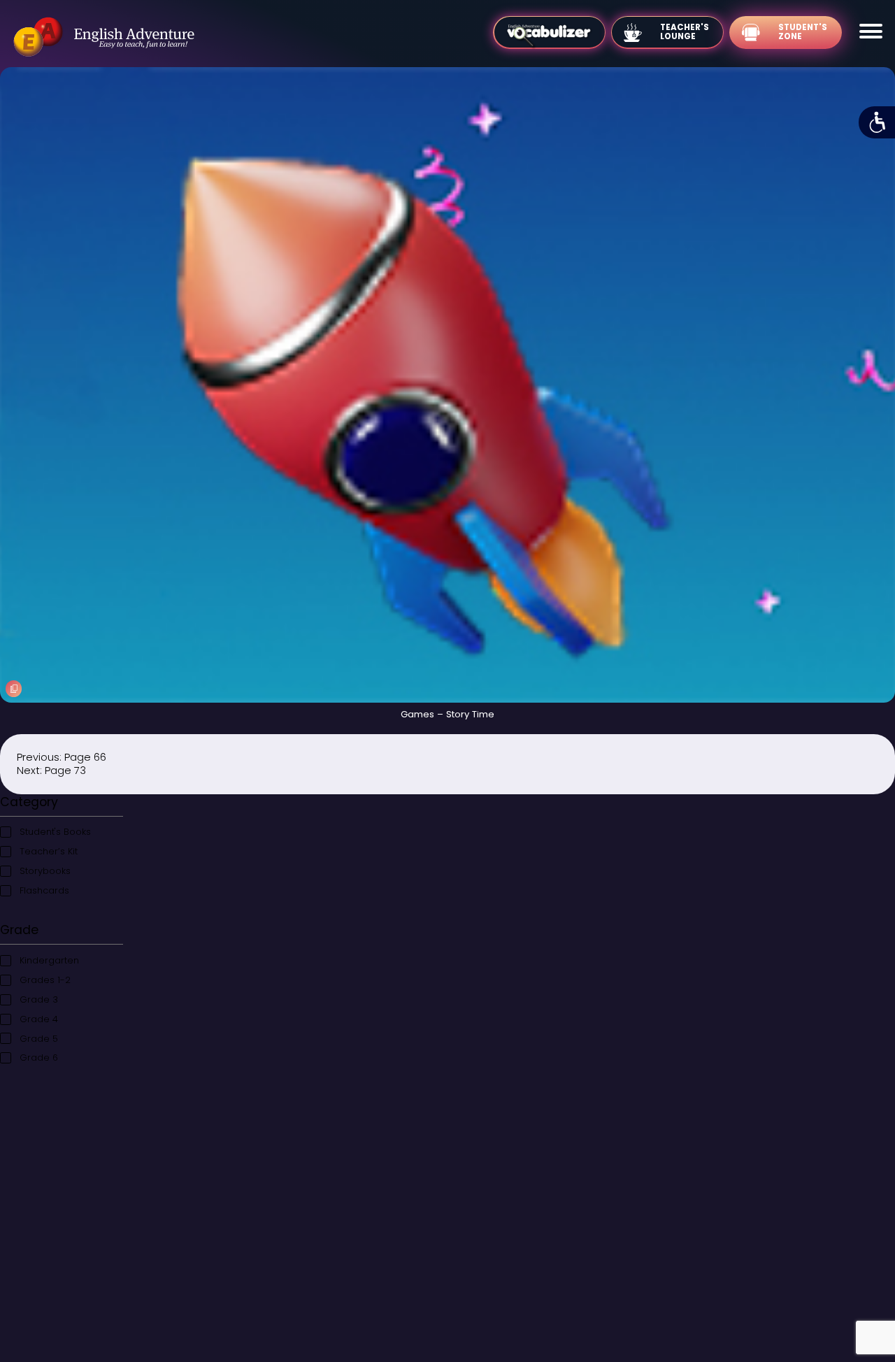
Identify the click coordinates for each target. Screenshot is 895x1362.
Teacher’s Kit (49, 851)
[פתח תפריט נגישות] (877, 122)
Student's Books (55, 832)
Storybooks (45, 871)
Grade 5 (39, 1039)
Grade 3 (39, 999)
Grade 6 (39, 1057)
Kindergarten (49, 960)
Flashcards (44, 890)
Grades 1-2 (45, 980)
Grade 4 (39, 1019)
